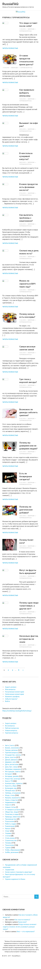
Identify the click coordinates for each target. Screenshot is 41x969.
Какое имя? (22, 922)
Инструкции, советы (12, 771)
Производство (10, 819)
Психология (9, 821)
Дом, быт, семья (11, 767)
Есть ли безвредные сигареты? (25, 476)
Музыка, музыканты (12, 798)
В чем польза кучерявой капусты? (25, 156)
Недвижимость (11, 802)
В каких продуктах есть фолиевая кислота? (28, 187)
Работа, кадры (10, 824)
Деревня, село (10, 762)
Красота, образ (11, 786)
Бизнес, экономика (12, 748)
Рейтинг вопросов (12, 728)
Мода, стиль (10, 795)
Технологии (9, 845)
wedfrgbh (31, 29)
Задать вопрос (10, 687)
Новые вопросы (11, 730)
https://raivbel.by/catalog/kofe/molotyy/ (16, 711)
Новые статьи (10, 807)
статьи (7, 836)
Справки (8, 833)
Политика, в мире (11, 814)
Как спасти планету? (22, 920)
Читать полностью (10, 48)
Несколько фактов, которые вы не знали (28, 639)
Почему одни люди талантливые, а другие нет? (28, 606)
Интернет (8, 774)
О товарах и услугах (12, 809)
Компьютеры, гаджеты (13, 783)
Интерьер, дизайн (11, 776)
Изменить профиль (12, 696)
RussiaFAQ (10, 4)
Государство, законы (13, 755)
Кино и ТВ (9, 781)
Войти (7, 701)
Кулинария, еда (11, 788)
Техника (8, 843)
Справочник (9, 870)
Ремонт (8, 828)
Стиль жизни (10, 838)
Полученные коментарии (14, 692)
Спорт (7, 831)
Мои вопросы (10, 689)
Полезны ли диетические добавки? (26, 510)
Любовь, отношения (12, 793)
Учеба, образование (12, 850)
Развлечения (10, 826)
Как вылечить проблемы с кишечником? (26, 218)
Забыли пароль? (11, 699)
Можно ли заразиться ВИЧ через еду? (27, 284)
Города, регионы (11, 750)
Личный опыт (10, 790)
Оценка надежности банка (15, 879)
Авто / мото (9, 745)
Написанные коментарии (14, 694)
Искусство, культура (12, 779)
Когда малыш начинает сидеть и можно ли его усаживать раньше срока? (20, 926)
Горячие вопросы (25, 31)
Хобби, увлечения (11, 852)
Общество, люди (11, 812)
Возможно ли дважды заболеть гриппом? (28, 412)
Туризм (8, 847)
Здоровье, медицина (13, 769)
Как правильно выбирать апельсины (26, 93)
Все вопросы (10, 726)
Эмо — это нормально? (26, 931)
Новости (8, 805)
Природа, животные (12, 817)
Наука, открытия (11, 800)
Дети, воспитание (12, 764)
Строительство (11, 840)
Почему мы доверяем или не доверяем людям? (28, 446)
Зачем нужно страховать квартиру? (18, 872)
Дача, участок (10, 757)
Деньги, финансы (11, 760)
